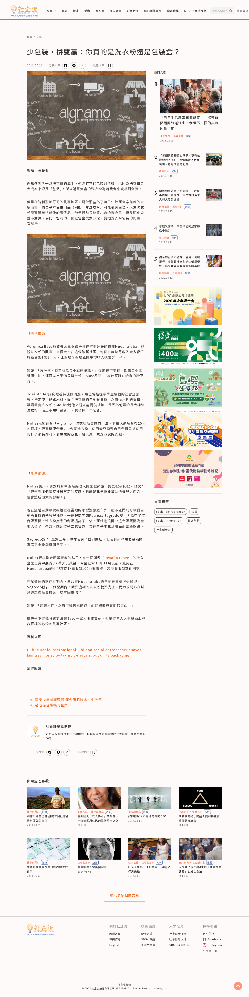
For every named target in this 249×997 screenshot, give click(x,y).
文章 (39, 37)
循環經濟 (178, 206)
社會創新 (194, 520)
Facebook (214, 939)
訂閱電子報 (210, 951)
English (114, 945)
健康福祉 (165, 136)
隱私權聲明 (124, 984)
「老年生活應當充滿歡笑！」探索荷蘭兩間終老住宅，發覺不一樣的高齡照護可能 (189, 123)
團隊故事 (115, 934)
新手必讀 (147, 934)
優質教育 (164, 171)
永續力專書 (148, 945)
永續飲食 (178, 273)
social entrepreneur (170, 511)
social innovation (168, 520)
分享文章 (54, 65)
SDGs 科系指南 (179, 945)
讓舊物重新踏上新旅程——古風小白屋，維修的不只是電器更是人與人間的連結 (179, 195)
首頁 (30, 37)
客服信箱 (208, 934)
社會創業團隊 (178, 934)
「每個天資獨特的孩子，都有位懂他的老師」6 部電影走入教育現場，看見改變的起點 (179, 159)
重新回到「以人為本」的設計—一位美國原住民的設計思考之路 (98, 818)
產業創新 (178, 136)
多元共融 (83, 811)
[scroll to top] (238, 986)
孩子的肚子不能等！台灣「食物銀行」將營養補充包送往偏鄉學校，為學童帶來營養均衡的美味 (179, 261)
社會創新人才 (178, 939)
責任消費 (164, 237)
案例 (187, 206)
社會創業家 (163, 530)
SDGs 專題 (148, 939)
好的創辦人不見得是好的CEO (147, 816)
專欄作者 (115, 939)
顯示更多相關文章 (124, 895)
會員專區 (243, 11)
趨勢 (188, 136)
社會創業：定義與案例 (92, 867)
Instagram (215, 945)
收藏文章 (99, 65)
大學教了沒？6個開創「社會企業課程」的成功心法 (200, 869)
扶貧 (194, 511)
